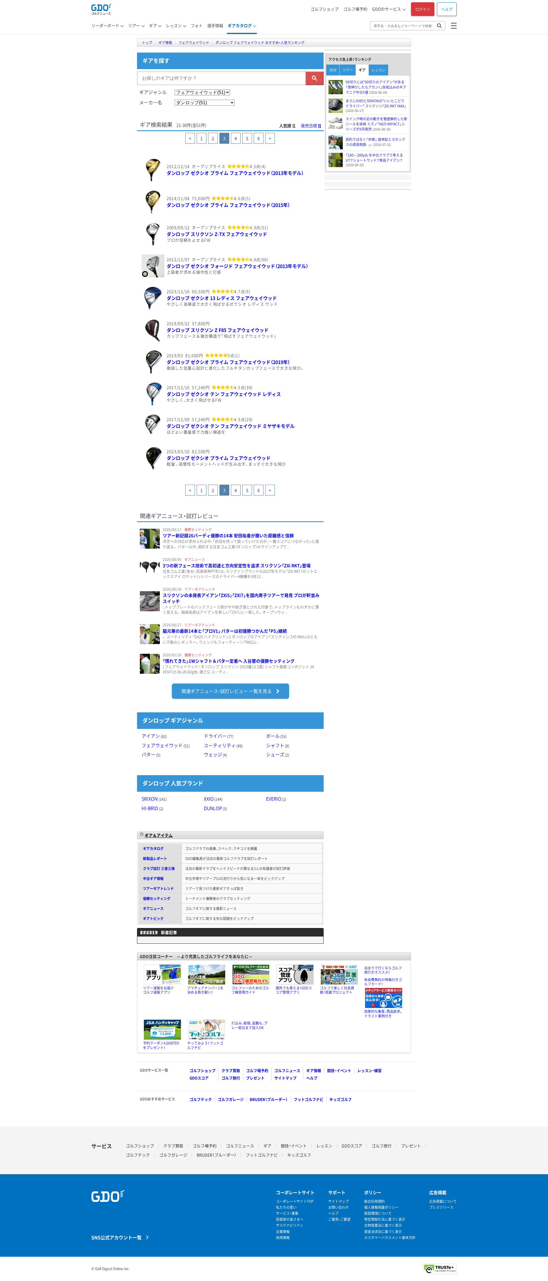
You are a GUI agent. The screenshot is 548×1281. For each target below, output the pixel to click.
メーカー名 (150, 102)
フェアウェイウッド (166, 745)
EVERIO (276, 798)
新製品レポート (155, 858)
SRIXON (154, 798)
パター (151, 754)
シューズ (277, 754)
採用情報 (283, 1238)
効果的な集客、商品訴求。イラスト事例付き (383, 1014)
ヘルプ (446, 9)
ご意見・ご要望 (339, 1219)
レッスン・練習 (369, 1070)
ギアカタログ (240, 25)
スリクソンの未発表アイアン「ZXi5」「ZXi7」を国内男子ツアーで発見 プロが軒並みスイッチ (241, 598)
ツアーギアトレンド (158, 888)
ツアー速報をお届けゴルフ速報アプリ (158, 990)
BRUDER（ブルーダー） (269, 1099)
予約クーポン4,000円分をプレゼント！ (161, 1045)
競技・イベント (339, 1070)
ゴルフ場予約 (355, 9)
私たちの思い (286, 1207)
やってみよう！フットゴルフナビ (205, 1045)
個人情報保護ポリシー (381, 1207)
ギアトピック (153, 918)
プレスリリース (441, 1207)
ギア (153, 25)
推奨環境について (378, 1213)
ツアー (134, 25)
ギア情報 (313, 1070)
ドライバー (219, 735)
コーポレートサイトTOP (295, 1201)
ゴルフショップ (325, 9)
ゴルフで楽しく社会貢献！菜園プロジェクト (337, 990)
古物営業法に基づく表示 (383, 1225)
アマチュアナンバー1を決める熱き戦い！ (205, 990)
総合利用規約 (374, 1201)
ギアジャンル (153, 92)
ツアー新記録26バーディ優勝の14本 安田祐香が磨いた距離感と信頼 (228, 535)
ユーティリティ (223, 745)
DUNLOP (215, 808)
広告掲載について (443, 1201)
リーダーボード (105, 25)
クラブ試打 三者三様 (159, 868)
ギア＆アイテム (159, 835)
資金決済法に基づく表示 (383, 1232)
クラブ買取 (230, 1070)
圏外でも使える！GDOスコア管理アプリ (294, 990)
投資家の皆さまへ (289, 1219)
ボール (276, 735)
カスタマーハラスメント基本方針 (390, 1238)
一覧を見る (227, 690)
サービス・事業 (287, 1213)
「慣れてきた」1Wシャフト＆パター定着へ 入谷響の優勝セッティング (229, 661)
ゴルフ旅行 (230, 1077)
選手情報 (215, 25)
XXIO (213, 798)
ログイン (422, 9)
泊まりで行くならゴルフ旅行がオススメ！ (383, 970)
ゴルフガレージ (231, 1099)
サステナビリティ (289, 1225)
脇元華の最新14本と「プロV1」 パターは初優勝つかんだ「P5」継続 (225, 631)
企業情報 (283, 1232)
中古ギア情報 (153, 878)
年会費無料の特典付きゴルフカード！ (383, 982)
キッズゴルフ (340, 1099)
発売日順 (309, 126)
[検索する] (314, 78)
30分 (333, 70)
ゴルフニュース (287, 1070)
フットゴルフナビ (308, 1099)
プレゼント (255, 1077)
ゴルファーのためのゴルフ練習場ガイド (250, 990)
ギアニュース (153, 908)
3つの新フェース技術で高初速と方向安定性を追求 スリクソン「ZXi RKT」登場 (237, 565)
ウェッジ (215, 754)
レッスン (174, 25)
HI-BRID (152, 808)
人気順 (285, 126)
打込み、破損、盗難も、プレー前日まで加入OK (249, 1025)
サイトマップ (285, 1077)
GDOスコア (199, 1077)
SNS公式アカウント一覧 (116, 1237)
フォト (197, 25)
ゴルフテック (201, 1099)
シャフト (277, 745)
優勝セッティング (156, 898)
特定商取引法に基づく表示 (384, 1219)
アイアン (154, 735)
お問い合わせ (338, 1207)
